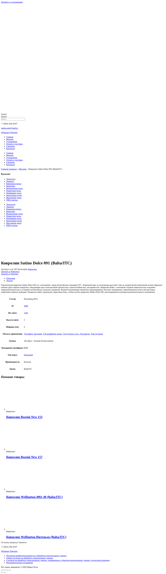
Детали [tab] (9, 281)
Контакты (10, 148)
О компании (11, 141)
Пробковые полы (13, 193)
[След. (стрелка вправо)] (5, 572)
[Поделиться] (7, 570)
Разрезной (28, 355)
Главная (9, 137)
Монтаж (9, 139)
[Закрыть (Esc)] (10, 570)
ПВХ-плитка (12, 200)
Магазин (22, 169)
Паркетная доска (13, 191)
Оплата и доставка (14, 144)
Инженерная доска (14, 188)
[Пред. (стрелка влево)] (2, 572)
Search (4, 114)
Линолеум (10, 179)
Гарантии (10, 146)
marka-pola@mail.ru (9, 128)
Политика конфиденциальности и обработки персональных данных (36, 556)
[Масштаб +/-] (2, 570)
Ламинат (10, 181)
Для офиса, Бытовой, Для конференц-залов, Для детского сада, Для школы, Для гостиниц (63, 334)
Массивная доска (13, 198)
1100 (26, 313)
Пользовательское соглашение (19, 563)
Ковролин (10, 186)
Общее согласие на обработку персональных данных (29, 558)
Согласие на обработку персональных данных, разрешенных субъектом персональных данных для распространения (57, 560)
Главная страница (9, 169)
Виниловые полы (14, 195)
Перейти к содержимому (12, 2)
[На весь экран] (5, 570)
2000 (26, 306)
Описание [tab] (10, 278)
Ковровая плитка (13, 184)
